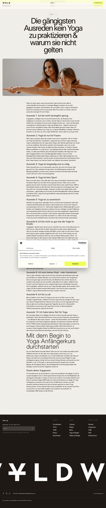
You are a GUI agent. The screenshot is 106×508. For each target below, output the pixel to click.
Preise (55, 433)
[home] (6, 3)
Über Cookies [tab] (76, 248)
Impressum (92, 427)
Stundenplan (57, 424)
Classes (72, 424)
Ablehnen (30, 263)
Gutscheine (56, 435)
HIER (75, 185)
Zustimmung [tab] (29, 248)
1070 (54, 427)
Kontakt (90, 424)
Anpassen (52, 263)
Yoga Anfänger (74, 433)
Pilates (71, 427)
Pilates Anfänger (74, 435)
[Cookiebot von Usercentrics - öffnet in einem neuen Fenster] (79, 243)
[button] (53, 3)
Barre (71, 430)
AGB (89, 430)
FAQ (89, 433)
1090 (54, 430)
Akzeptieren (75, 263)
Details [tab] (53, 248)
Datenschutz (92, 435)
